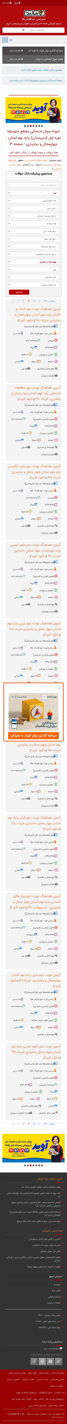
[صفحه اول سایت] (34, 13)
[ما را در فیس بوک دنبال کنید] (34, 1365)
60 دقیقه (25, 433)
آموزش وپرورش (48, 611)
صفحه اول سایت (58, 1373)
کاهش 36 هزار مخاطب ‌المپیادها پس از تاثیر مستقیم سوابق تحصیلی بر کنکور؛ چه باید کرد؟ (35, 1204)
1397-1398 (49, 347)
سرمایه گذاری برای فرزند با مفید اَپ (45, 51)
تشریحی (51, 340)
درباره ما (57, 1284)
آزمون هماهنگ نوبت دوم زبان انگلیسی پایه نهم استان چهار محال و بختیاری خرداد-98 (34, 472)
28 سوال (33, 949)
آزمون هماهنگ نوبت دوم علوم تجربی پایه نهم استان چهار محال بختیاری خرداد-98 (35, 550)
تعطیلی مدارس (13, 1379)
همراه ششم (44, 1373)
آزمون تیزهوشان (46, 1392)
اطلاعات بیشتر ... (14, 50)
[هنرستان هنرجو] (33, 110)
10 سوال (34, 791)
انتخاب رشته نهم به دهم (21, 1399)
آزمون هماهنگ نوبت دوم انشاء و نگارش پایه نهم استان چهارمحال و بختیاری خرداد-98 (38, 314)
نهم (32, 165)
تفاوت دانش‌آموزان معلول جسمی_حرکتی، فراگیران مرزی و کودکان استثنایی (33, 1259)
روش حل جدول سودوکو (50, 1251)
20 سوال (33, 597)
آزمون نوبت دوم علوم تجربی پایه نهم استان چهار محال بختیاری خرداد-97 (36, 1049)
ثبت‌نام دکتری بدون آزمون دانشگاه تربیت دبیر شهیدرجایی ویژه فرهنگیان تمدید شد (34, 1213)
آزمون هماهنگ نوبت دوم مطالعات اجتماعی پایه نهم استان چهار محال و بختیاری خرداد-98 (36, 393)
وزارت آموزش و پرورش (19, 1113)
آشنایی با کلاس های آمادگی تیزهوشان (44, 1239)
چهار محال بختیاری (47, 1113)
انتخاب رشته (39, 1399)
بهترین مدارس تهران (17, 1373)
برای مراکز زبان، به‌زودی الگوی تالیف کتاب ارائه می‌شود (38, 1221)
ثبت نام (6, 3)
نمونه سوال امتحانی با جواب (49, 59)
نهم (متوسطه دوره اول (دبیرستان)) (39, 326)
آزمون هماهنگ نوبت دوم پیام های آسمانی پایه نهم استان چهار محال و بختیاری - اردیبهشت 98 (37, 902)
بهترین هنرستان (57, 1379)
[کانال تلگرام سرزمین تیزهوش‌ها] (58, 1365)
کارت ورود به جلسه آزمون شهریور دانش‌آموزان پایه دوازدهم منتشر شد (33, 1195)
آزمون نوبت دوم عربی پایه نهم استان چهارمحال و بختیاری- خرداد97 (36, 977)
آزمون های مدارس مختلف (42, 1020)
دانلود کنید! (26, 320)
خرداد (32, 347)
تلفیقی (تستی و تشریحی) (44, 419)
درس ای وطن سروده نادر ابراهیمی (46, 1245)
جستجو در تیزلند (37, 30)
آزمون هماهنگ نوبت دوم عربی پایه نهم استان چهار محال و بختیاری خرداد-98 (34, 626)
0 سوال (34, 361)
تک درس (16, 333)
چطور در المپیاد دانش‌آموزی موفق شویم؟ (43, 1267)
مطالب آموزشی (28, 1379)
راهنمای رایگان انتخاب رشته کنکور (41, 70)
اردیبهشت (30, 935)
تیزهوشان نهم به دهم (55, 1399)
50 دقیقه (25, 512)
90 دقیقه (25, 669)
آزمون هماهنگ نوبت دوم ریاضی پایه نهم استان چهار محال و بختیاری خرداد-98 (36, 744)
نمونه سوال (32, 1373)
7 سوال (34, 870)
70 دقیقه (25, 354)
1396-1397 (49, 1013)
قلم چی (24, 368)
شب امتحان (60, 1392)
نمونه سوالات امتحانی (36, 160)
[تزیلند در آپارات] (50, 1365)
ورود (16, 3)
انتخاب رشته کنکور (56, 1405)
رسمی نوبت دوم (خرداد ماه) (41, 333)
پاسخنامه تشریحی (47, 1085)
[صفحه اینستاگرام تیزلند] (42, 1365)
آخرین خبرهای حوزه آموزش (49, 1179)
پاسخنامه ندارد (31, 340)
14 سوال (33, 676)
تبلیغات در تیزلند (53, 1303)
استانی (17, 361)
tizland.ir (60, 1417)
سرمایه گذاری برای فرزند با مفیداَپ (33, 735)
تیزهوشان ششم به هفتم (26, 1392)
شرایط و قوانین (54, 1297)
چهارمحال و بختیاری (46, 368)
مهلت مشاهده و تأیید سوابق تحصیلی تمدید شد (40, 1187)
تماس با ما (56, 1290)
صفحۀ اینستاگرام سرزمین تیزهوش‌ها (36, 80)
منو (5, 39)
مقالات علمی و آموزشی (52, 1231)
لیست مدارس (42, 1379)
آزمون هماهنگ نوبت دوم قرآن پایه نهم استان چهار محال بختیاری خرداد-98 (34, 820)
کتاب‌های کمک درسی (37, 1405)
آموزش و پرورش (46, 354)
